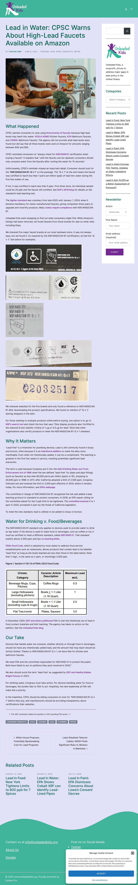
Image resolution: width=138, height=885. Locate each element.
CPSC (32, 722)
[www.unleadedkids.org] (16, 8)
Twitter (76, 847)
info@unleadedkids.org (41, 842)
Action (109, 206)
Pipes (58, 52)
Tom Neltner (15, 52)
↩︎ (70, 714)
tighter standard (18, 200)
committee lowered (78, 501)
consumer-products (16, 722)
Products (68, 52)
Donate (11, 857)
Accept (101, 873)
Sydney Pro (11, 880)
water (73, 722)
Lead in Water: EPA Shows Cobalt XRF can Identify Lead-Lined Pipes (49, 786)
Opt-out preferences (100, 880)
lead (52, 722)
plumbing (62, 722)
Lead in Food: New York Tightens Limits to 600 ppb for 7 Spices (18, 786)
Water (77, 52)
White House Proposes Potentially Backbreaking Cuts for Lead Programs (26, 741)
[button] (132, 853)
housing (42, 722)
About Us (12, 849)
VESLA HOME (42, 136)
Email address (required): (113, 235)
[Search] (127, 31)
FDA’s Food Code (14, 545)
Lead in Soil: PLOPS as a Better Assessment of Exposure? (118, 184)
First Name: (111, 220)
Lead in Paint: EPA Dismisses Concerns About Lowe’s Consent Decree (80, 786)
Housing (44, 52)
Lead (52, 52)
